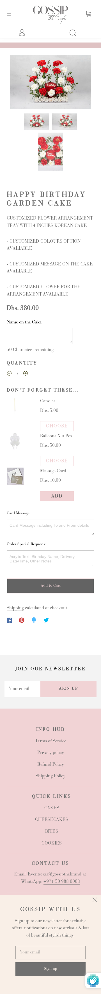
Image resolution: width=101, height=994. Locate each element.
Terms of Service (50, 741)
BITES (51, 831)
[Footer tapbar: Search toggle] (76, 32)
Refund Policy (50, 764)
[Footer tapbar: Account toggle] (25, 32)
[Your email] (22, 689)
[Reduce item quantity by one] (9, 374)
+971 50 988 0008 (61, 881)
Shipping (15, 608)
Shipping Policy (50, 776)
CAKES (51, 808)
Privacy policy (50, 752)
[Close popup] (95, 901)
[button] (18, 83)
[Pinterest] (21, 620)
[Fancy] (34, 620)
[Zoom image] (50, 83)
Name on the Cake (24, 322)
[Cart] (88, 13)
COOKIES (52, 843)
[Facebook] (9, 620)
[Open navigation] (13, 13)
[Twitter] (46, 620)
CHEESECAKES (51, 819)
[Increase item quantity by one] (25, 374)
